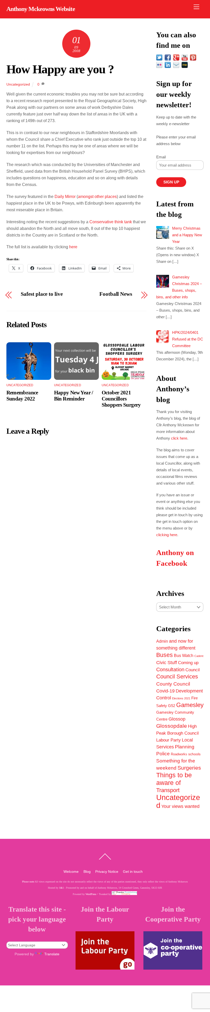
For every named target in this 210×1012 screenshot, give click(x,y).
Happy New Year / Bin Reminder (73, 396)
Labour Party (168, 740)
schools (194, 754)
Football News (115, 294)
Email (161, 157)
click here (179, 438)
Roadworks (179, 754)
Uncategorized (18, 84)
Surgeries (189, 768)
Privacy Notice (106, 871)
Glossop (177, 719)
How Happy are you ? (60, 69)
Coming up (188, 662)
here (73, 247)
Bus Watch (183, 655)
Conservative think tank (110, 222)
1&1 (61, 887)
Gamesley (190, 705)
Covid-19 (165, 690)
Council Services (177, 676)
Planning (184, 746)
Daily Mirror (66, 196)
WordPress (91, 894)
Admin (162, 641)
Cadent (198, 655)
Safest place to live (42, 294)
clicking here (166, 535)
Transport (168, 790)
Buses (164, 655)
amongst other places (97, 196)
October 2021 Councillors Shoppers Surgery (121, 399)
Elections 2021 (181, 698)
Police (163, 753)
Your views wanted (180, 806)
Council (192, 669)
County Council (173, 684)
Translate (51, 954)
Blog (87, 871)
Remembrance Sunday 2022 (22, 396)
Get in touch (133, 871)
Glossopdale (171, 726)
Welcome (71, 871)
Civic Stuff (166, 662)
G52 (171, 705)
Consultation (170, 669)
